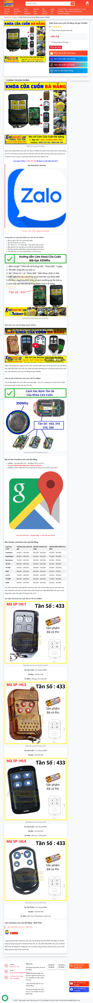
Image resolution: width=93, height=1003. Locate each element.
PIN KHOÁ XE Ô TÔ (45, 11)
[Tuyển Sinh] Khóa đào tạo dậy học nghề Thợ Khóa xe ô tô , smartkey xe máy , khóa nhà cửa (35, 976)
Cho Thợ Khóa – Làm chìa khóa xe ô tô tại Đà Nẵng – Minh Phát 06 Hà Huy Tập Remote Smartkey (72, 11)
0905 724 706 (31, 161)
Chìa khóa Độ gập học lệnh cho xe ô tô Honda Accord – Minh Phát (35, 992)
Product (15, 17)
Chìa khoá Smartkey (27, 11)
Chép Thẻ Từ (53, 11)
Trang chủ (7, 17)
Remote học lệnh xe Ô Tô (17, 11)
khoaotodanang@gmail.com (19, 973)
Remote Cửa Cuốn (36, 11)
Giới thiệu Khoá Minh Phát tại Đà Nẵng (35, 969)
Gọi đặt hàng (56, 47)
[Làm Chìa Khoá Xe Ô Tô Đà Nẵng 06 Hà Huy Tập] (8, 3)
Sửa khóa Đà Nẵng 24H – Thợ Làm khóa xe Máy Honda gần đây (62, 966)
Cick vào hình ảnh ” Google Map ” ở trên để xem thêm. (35, 535)
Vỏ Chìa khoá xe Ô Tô (7, 11)
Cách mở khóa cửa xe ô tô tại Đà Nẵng (34, 985)
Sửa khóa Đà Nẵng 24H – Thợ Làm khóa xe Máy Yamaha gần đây (51, 966)
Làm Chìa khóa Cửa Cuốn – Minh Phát (20, 927)
